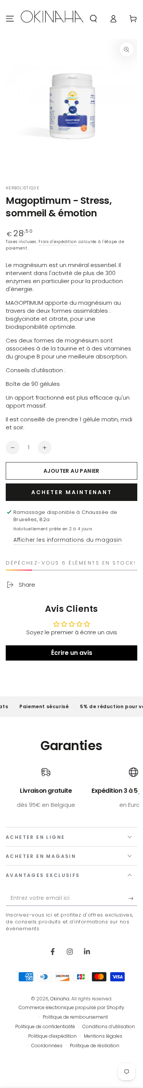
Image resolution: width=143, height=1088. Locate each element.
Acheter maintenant (71, 492)
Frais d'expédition (58, 242)
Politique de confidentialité (45, 1027)
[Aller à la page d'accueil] (52, 18)
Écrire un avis (71, 652)
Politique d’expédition (52, 1036)
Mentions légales (103, 1036)
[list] (71, 792)
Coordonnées (47, 1046)
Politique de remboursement (75, 1017)
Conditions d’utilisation (108, 1027)
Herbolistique (22, 188)
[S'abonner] (133, 898)
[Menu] (10, 18)
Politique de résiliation (94, 1046)
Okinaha (59, 998)
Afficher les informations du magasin (67, 540)
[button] (93, 18)
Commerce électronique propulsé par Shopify (71, 1008)
